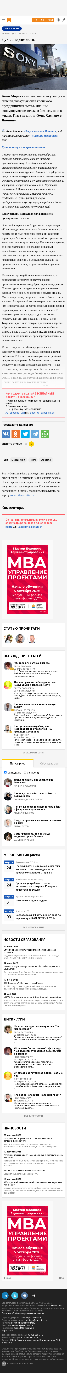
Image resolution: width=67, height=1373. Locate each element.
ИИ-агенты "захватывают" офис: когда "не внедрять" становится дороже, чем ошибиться (37, 1051)
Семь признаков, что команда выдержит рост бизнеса (32, 835)
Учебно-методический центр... (30, 879)
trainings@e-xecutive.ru (36, 1320)
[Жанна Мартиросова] (8, 638)
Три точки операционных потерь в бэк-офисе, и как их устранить (37, 808)
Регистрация (63, 20)
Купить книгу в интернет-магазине (23, 147)
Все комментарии (33, 752)
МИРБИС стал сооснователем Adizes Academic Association (32, 997)
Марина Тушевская (25, 786)
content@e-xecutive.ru (22, 1325)
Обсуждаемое (49, 763)
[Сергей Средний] (32, 638)
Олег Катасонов (23, 1079)
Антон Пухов (21, 826)
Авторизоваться (15, 412)
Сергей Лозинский (24, 688)
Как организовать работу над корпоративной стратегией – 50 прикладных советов (33, 729)
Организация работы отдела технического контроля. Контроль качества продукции (36, 886)
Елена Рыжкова (22, 666)
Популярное (17, 763)
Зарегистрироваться (42, 412)
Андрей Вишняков (24, 813)
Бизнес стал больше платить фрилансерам (24, 1170)
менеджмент (18, 460)
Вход (58, 20)
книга (33, 460)
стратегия (46, 460)
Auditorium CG (22, 911)
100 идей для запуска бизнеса (32, 663)
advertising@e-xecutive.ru (23, 1323)
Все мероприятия (33, 927)
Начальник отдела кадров (31, 900)
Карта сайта (7, 1330)
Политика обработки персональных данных (23, 1313)
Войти (9, 526)
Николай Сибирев (23, 1057)
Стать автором (43, 20)
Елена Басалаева (23, 1032)
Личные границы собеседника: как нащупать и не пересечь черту (35, 683)
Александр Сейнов (24, 710)
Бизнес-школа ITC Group (27, 862)
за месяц (33, 772)
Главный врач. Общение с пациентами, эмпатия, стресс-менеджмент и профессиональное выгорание (38, 869)
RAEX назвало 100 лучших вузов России (23, 983)
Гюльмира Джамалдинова (28, 799)
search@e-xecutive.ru (31, 1317)
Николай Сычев (22, 1098)
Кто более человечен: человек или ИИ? (37, 1094)
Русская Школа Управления (29, 896)
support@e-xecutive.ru (24, 1328)
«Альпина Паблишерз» (45, 136)
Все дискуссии (33, 1116)
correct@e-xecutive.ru (22, 495)
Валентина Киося (24, 840)
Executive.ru (56, 1305)
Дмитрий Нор (21, 735)
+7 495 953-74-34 (36, 1335)
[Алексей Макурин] (20, 638)
